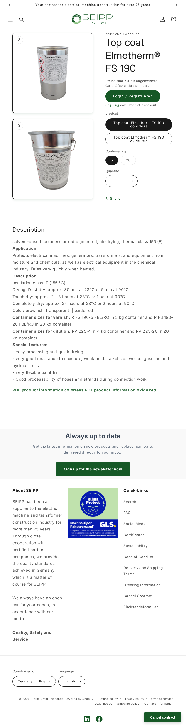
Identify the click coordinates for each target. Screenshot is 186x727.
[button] (10, 19)
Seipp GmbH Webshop (47, 698)
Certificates (133, 535)
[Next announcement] (177, 5)
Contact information (159, 703)
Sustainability (135, 546)
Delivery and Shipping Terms (143, 571)
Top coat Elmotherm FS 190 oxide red (138, 139)
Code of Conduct (138, 557)
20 (131, 161)
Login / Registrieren (133, 96)
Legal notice (103, 703)
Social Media (135, 524)
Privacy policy (133, 698)
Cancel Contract (137, 596)
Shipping (112, 105)
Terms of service (161, 698)
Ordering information (142, 585)
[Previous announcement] (9, 5)
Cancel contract (162, 717)
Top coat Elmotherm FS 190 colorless (138, 124)
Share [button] (115, 198)
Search (129, 502)
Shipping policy (128, 703)
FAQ (127, 513)
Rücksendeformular (140, 607)
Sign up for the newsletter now (93, 469)
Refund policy (108, 698)
